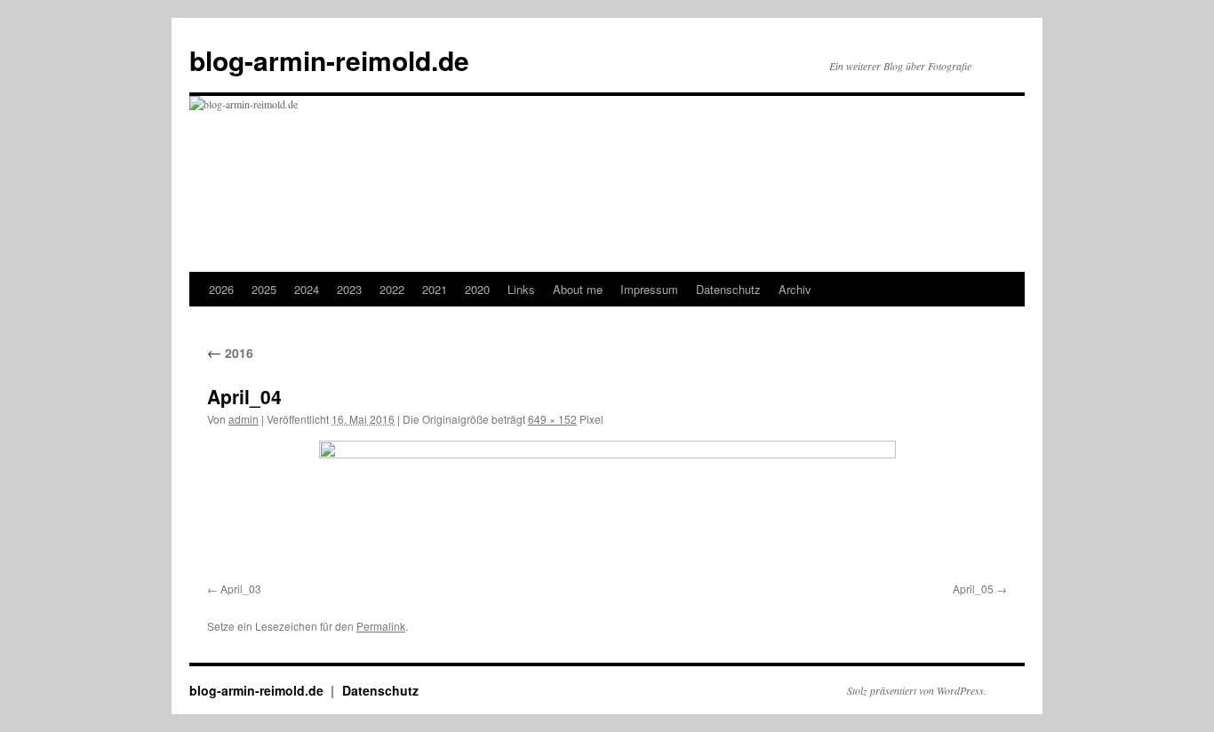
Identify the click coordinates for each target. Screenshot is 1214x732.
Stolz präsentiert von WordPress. (916, 690)
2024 (306, 289)
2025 (264, 289)
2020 (477, 289)
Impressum (649, 289)
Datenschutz (728, 289)
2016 (230, 353)
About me (578, 289)
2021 (434, 289)
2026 (221, 289)
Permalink (380, 625)
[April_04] (607, 508)
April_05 (973, 588)
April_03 (240, 588)
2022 (391, 289)
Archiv (795, 289)
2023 (349, 289)
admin (243, 418)
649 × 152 (552, 418)
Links (521, 289)
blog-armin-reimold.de (329, 60)
